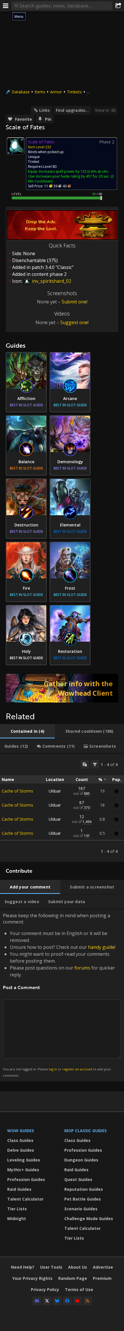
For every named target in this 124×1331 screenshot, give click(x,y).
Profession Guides (26, 1179)
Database (21, 92)
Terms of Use (79, 1289)
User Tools (51, 1267)
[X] (47, 1301)
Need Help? (22, 1267)
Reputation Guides (83, 1189)
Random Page (72, 1278)
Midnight (16, 1218)
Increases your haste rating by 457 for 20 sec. (73, 176)
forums (82, 968)
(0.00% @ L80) (97, 171)
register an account (77, 1069)
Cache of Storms (17, 791)
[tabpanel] (62, 808)
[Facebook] (67, 1301)
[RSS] (87, 1301)
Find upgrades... (72, 110)
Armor (56, 92)
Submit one (74, 302)
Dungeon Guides (81, 1160)
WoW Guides (20, 1130)
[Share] (118, 5)
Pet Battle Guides (82, 1199)
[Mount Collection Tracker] (62, 688)
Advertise (103, 1267)
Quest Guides (78, 1179)
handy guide (101, 947)
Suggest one (74, 322)
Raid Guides (19, 1189)
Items (40, 92)
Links (44, 110)
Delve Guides (20, 1150)
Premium (102, 1278)
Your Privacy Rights (32, 1278)
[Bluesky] (57, 1301)
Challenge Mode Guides (88, 1218)
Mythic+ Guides (23, 1169)
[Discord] (37, 1301)
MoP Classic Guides (85, 1130)
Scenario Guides (80, 1208)
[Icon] (16, 146)
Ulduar (55, 791)
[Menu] (6, 5)
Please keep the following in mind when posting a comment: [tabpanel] (59, 995)
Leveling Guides (23, 1160)
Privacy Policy (45, 1289)
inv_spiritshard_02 (51, 281)
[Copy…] (84, 764)
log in (53, 1069)
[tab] (27, 731)
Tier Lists (17, 1208)
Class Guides (20, 1140)
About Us (77, 1267)
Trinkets (74, 92)
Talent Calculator (25, 1199)
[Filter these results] (95, 764)
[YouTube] (77, 1301)
